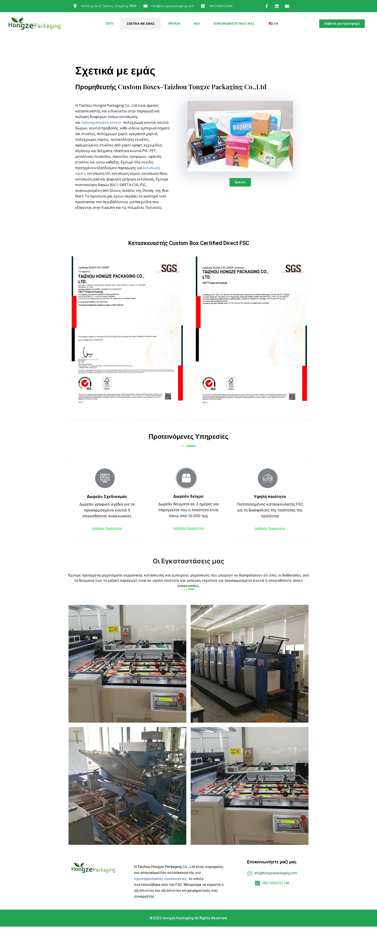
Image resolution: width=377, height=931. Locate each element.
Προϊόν (174, 23)
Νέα (197, 23)
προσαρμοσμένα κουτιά (101, 122)
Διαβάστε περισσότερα (107, 528)
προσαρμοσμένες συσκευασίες (160, 878)
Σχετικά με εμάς (140, 23)
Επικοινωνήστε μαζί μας (233, 23)
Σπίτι (109, 23)
